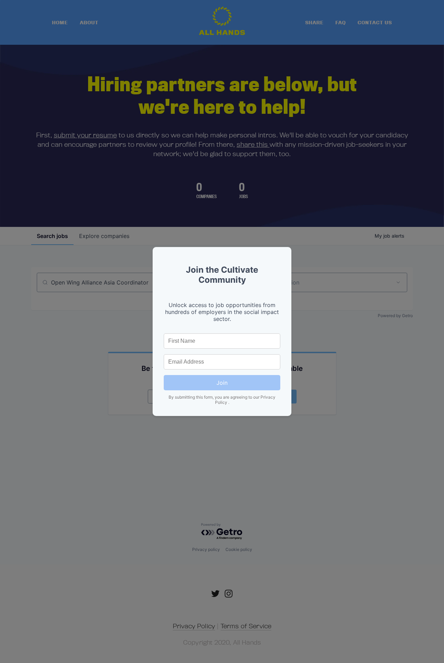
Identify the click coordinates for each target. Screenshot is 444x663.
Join (222, 382)
